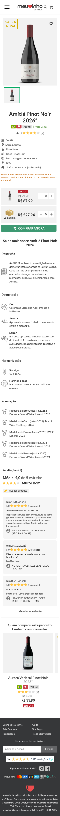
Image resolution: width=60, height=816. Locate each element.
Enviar (49, 749)
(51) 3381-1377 (49, 810)
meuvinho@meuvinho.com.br (17, 810)
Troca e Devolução (41, 733)
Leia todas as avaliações (30, 611)
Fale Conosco (10, 729)
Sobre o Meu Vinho (13, 724)
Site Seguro (38, 729)
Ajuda (35, 724)
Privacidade (9, 733)
